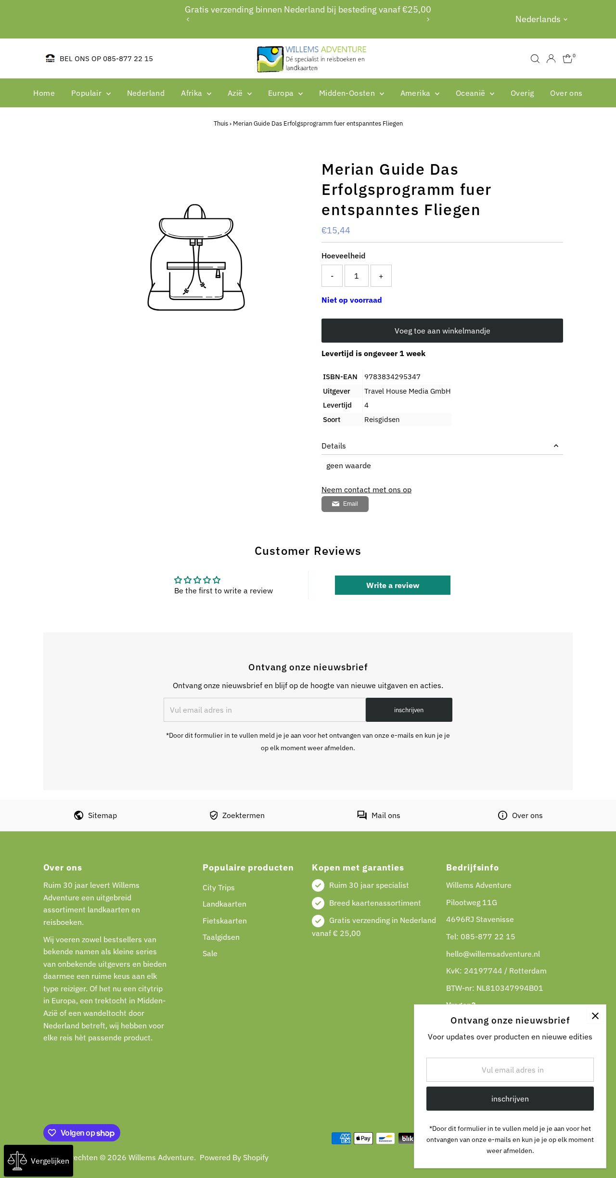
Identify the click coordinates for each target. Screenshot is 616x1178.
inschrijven (409, 710)
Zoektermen (243, 815)
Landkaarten (224, 904)
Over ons (566, 93)
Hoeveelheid (343, 255)
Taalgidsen (221, 937)
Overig (522, 93)
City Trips (219, 887)
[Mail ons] (362, 817)
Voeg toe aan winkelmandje (442, 330)
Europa (282, 93)
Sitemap (102, 815)
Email (350, 503)
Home (44, 93)
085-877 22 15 (488, 936)
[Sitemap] (78, 817)
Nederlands (538, 19)
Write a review (392, 585)
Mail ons (386, 815)
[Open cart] (568, 58)
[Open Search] (535, 58)
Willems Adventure (161, 1157)
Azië (236, 93)
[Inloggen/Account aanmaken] (551, 58)
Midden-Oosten (348, 93)
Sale (210, 953)
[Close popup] (595, 1015)
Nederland (146, 93)
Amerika (416, 93)
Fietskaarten (225, 920)
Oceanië (472, 93)
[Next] (427, 19)
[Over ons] (502, 817)
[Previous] (188, 19)
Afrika (193, 93)
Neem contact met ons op (366, 489)
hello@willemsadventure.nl (493, 954)
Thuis (221, 123)
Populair (87, 93)
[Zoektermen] (214, 817)
